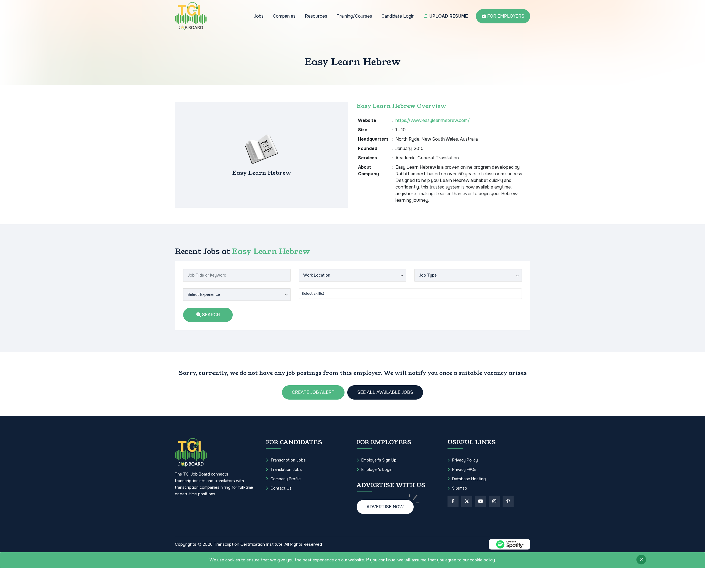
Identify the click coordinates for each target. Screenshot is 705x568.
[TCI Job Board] (191, 16)
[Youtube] (480, 501)
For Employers (505, 16)
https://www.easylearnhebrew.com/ (432, 120)
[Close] (641, 559)
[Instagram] (494, 501)
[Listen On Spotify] (509, 544)
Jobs (259, 16)
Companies (284, 16)
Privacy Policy (465, 460)
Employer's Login (376, 469)
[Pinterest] (508, 501)
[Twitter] (466, 501)
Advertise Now (385, 507)
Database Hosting (469, 478)
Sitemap (459, 488)
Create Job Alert (313, 392)
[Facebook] (453, 501)
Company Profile (285, 478)
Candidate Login (397, 16)
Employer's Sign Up (379, 460)
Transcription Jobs (288, 460)
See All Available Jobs (385, 392)
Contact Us (281, 488)
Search (210, 315)
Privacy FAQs (464, 469)
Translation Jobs (286, 469)
